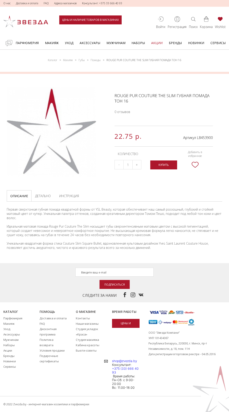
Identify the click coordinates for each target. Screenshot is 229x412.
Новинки (196, 43)
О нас (7, 3)
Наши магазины (87, 324)
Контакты (83, 318)
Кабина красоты (87, 345)
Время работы (124, 312)
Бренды (175, 43)
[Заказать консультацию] (9, 43)
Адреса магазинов (65, 3)
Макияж (52, 43)
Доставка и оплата (27, 3)
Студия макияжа (87, 340)
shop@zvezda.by (124, 361)
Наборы (138, 43)
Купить (164, 165)
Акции (157, 43)
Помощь (47, 312)
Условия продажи (52, 350)
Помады (96, 60)
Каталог (52, 60)
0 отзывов (122, 112)
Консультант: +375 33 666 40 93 (102, 3)
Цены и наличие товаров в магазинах (90, 20)
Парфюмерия (27, 43)
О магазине (86, 312)
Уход (69, 43)
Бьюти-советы (86, 350)
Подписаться (114, 284)
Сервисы (218, 43)
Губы (81, 60)
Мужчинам (115, 43)
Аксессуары (90, 43)
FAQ (46, 3)
